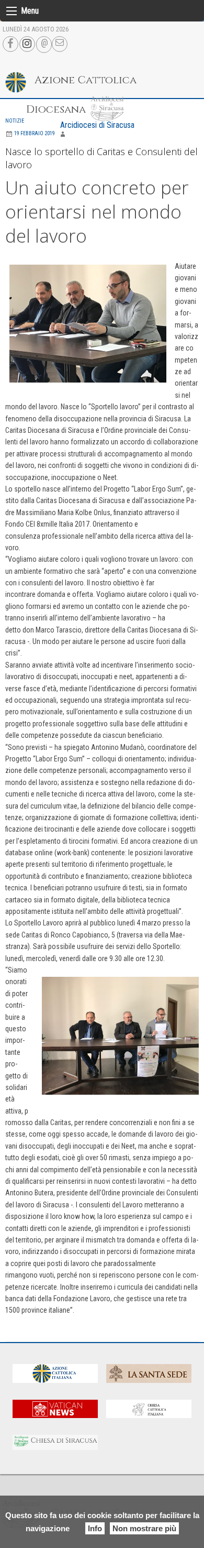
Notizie (14, 120)
